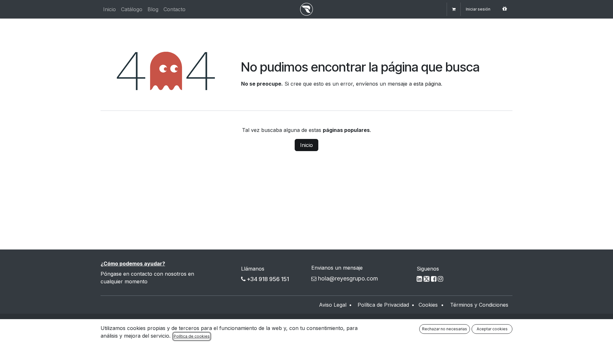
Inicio (306, 145)
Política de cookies (192, 336)
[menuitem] (109, 9)
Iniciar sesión (478, 9)
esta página (427, 83)
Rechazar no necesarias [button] (444, 328)
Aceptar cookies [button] (492, 328)
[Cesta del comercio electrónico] (453, 9)
